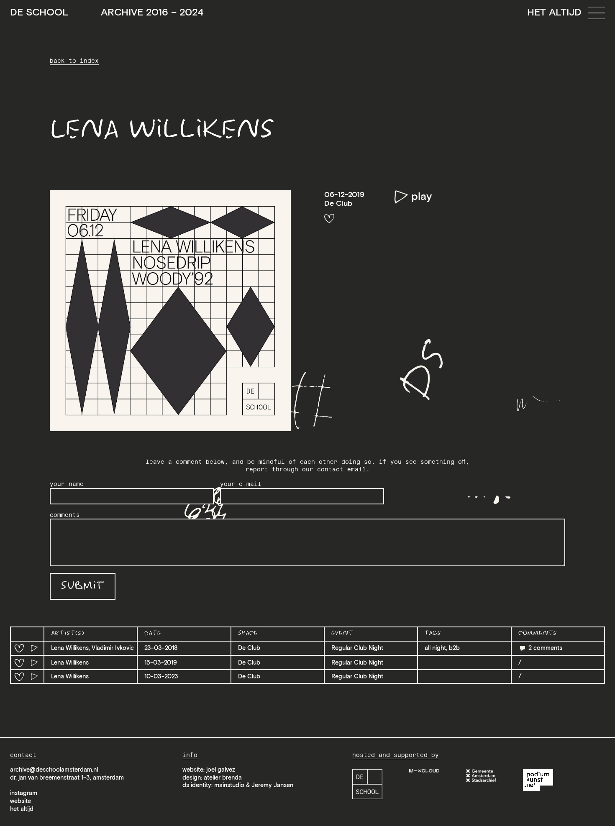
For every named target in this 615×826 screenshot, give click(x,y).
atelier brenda (223, 777)
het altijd (21, 809)
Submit (83, 586)
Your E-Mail (240, 484)
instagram (23, 793)
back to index (74, 60)
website (20, 801)
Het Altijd (554, 12)
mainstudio (229, 785)
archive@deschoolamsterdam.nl (54, 769)
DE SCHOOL (106, 12)
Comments (65, 514)
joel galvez (220, 769)
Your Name (67, 484)
